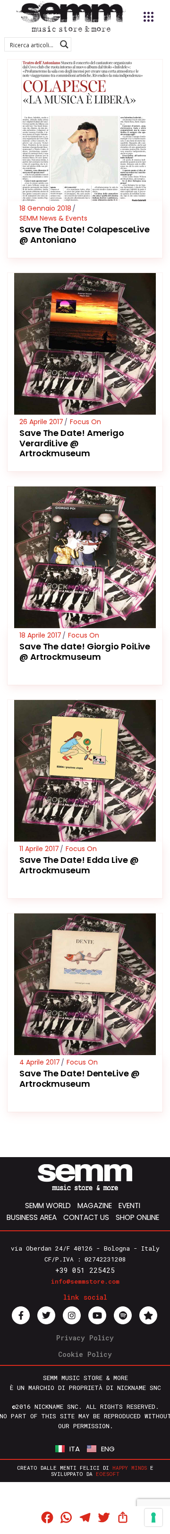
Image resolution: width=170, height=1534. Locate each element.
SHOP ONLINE (137, 1217)
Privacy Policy (85, 1337)
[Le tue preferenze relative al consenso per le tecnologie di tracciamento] (153, 1517)
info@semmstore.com (85, 1281)
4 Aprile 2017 (39, 1062)
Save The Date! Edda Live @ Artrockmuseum (79, 865)
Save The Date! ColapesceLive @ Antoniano (84, 234)
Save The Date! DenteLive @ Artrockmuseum (79, 1078)
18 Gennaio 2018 (45, 208)
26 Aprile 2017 (41, 421)
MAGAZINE (94, 1205)
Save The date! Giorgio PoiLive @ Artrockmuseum (84, 651)
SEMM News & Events (53, 218)
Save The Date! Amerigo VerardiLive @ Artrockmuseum (71, 443)
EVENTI (129, 1205)
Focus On (85, 421)
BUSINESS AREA (32, 1217)
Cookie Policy (85, 1354)
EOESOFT (107, 1473)
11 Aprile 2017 (39, 848)
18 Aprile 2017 (40, 635)
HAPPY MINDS (129, 1467)
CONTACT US (86, 1217)
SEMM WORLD (48, 1205)
